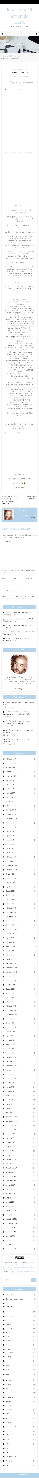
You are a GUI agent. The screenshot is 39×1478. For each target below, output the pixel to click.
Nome (4, 578)
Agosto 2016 (10, 831)
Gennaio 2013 (11, 1010)
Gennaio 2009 (11, 1215)
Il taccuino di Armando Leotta (19, 16)
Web (7, 1375)
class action (10, 1295)
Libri (7, 1413)
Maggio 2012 (10, 1044)
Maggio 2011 (10, 1095)
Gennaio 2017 (11, 810)
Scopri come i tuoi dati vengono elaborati (17, 598)
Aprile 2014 (10, 951)
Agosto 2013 (10, 985)
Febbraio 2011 (11, 1108)
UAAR (7, 1452)
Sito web (29, 578)
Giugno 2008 (10, 1245)
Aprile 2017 (10, 797)
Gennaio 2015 (11, 912)
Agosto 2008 (10, 1236)
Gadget (8, 1325)
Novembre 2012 (11, 1019)
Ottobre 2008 (10, 1228)
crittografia (10, 1352)
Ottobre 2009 (10, 1176)
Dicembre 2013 (11, 968)
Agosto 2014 (10, 934)
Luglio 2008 (10, 1240)
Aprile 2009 (10, 1202)
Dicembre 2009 (11, 1168)
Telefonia (9, 1444)
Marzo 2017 (10, 802)
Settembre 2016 (11, 827)
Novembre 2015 (11, 870)
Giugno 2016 (10, 840)
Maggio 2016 (10, 844)
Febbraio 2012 (11, 1057)
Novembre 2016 (11, 819)
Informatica (10, 1329)
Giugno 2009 (10, 1193)
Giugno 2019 (10, 767)
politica (8, 1401)
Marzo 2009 (10, 1206)
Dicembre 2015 (11, 865)
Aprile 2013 (10, 997)
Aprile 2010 (10, 1151)
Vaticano (9, 1461)
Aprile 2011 (10, 1100)
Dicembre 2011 (11, 1066)
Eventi (8, 1312)
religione (9, 1418)
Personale (9, 1397)
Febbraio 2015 (11, 908)
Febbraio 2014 (11, 959)
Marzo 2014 (10, 955)
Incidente (9, 1361)
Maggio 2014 (10, 946)
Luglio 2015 (10, 887)
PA (6, 1393)
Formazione (10, 1316)
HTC (18, 83)
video (8, 1465)
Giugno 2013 (10, 989)
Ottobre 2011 (10, 1074)
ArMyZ (14, 76)
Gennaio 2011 (11, 1113)
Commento (6, 542)
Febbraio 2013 (11, 1006)
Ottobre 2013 (10, 976)
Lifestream (9, 1434)
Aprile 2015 (10, 900)
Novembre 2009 (11, 1172)
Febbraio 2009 (11, 1210)
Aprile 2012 (10, 1049)
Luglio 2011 (10, 1087)
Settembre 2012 (11, 1027)
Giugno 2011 (10, 1091)
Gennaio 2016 (11, 861)
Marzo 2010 (10, 1155)
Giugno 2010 (10, 1142)
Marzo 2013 (10, 1002)
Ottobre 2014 (10, 925)
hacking (8, 1357)
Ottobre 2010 (10, 1125)
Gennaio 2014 (11, 963)
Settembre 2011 (11, 1078)
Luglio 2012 (10, 1036)
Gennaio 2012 (11, 1061)
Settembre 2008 (11, 1232)
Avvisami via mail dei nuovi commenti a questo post (18, 571)
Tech (7, 1440)
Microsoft (18, 69)
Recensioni (9, 1410)
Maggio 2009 (10, 1198)
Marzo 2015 (10, 904)
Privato (8, 1406)
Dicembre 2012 (11, 1015)
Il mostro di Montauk (31, 498)
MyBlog (24, 69)
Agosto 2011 (10, 1083)
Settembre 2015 (11, 878)
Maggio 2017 (10, 793)
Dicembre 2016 (11, 814)
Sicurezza (9, 1349)
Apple (13, 69)
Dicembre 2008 (11, 1219)
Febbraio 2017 (11, 806)
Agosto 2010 (10, 1134)
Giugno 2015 (10, 891)
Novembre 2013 (11, 972)
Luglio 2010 (10, 1138)
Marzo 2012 (10, 1053)
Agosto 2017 (10, 780)
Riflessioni (9, 1423)
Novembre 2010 (11, 1121)
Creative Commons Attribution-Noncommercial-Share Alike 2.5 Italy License (19, 1267)
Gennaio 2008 (11, 1249)
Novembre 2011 (11, 1070)
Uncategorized (11, 1457)
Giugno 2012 (10, 1040)
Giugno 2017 (10, 789)
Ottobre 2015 (10, 874)
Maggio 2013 (10, 993)
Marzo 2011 (10, 1104)
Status (8, 1431)
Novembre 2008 (11, 1223)
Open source (10, 1345)
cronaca (9, 1303)
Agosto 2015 (10, 882)
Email (16, 578)
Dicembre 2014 (11, 917)
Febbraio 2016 (11, 857)
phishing (9, 1365)
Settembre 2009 (11, 1181)
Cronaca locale (11, 1306)
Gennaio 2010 (11, 1164)
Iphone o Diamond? (19, 72)
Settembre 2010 (11, 1130)
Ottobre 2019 (10, 763)
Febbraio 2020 (11, 759)
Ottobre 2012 (10, 1023)
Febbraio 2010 (11, 1159)
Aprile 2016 (10, 848)
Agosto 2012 (10, 1032)
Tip (7, 1448)
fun (7, 1320)
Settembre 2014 (11, 929)
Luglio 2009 (10, 1189)
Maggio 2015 (10, 895)
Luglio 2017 (10, 784)
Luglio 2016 (10, 836)
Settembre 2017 (11, 776)
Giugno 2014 (10, 942)
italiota (8, 1384)
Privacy (8, 1369)
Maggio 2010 (10, 1147)
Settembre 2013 (11, 980)
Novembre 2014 (11, 921)
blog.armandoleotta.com (27, 1271)
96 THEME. (23, 1475)
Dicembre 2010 (11, 1117)
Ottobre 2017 (10, 772)
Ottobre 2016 (10, 823)
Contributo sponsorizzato (15, 1299)
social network (11, 1427)
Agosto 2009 (10, 1185)
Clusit (8, 1336)
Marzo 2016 (10, 853)
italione (8, 1380)
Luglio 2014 (10, 938)
